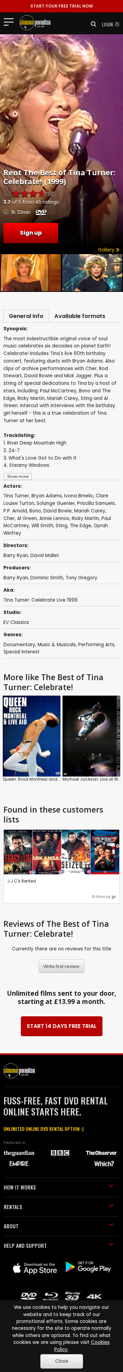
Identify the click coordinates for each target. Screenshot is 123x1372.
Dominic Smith (46, 578)
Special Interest (21, 652)
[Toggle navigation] (10, 21)
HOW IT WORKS (20, 1187)
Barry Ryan (15, 578)
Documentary (19, 644)
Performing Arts (96, 644)
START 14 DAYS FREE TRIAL (62, 1026)
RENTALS (13, 1206)
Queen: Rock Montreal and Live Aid (38, 779)
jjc (114, 896)
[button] (91, 24)
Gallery (107, 250)
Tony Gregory (81, 578)
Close (61, 1361)
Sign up (31, 233)
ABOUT (11, 1226)
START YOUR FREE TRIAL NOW (61, 6)
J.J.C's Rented (21, 881)
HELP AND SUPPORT (25, 1245)
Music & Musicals (57, 644)
